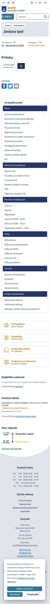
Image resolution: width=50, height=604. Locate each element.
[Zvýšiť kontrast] (32, 3)
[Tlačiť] (13, 3)
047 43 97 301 (25, 549)
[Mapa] (8, 3)
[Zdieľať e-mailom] (16, 86)
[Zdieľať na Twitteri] (10, 86)
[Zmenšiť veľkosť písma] (35, 3)
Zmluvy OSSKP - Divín (36, 45)
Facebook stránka (25, 556)
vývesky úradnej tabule (25, 416)
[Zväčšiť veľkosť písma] (40, 3)
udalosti (19, 386)
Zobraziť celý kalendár (12, 448)
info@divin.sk (25, 552)
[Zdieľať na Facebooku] (4, 86)
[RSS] (4, 3)
